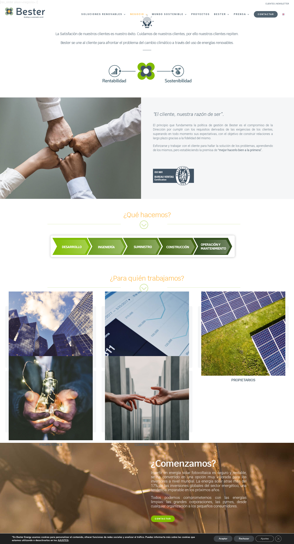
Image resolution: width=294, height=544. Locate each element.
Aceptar (223, 538)
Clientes (270, 4)
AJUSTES (63, 540)
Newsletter (282, 4)
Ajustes (265, 538)
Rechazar (244, 538)
